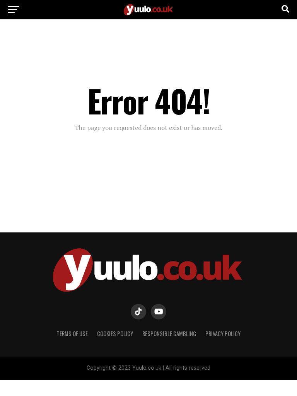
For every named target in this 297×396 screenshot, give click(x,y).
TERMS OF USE (72, 333)
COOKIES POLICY (115, 333)
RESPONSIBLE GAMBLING (169, 333)
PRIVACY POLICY (223, 333)
